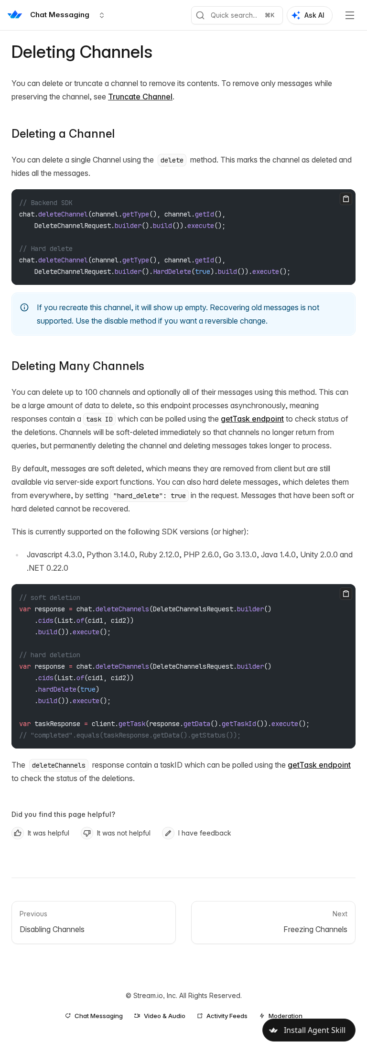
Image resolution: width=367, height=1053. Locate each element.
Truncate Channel (140, 96)
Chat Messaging (99, 1016)
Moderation (285, 1016)
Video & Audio (164, 1016)
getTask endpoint (252, 418)
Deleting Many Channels (77, 366)
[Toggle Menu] (349, 15)
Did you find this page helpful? (63, 814)
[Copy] (346, 199)
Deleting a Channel (63, 134)
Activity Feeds (227, 1016)
